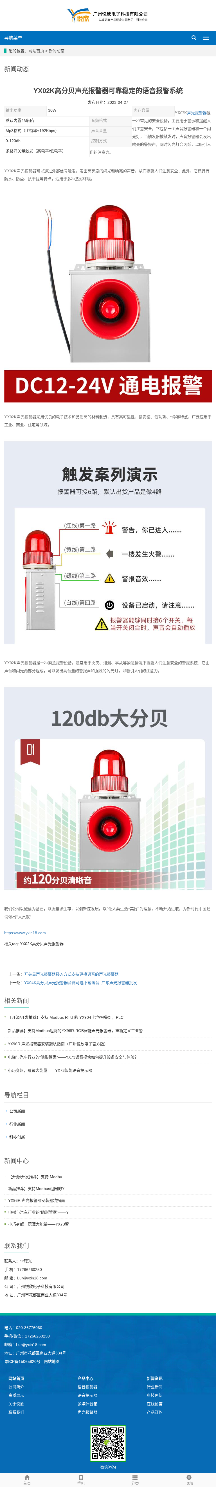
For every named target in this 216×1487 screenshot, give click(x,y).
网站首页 (36, 51)
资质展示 (16, 1395)
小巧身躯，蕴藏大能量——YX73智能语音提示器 (50, 1070)
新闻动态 (56, 51)
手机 (81, 1483)
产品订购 (155, 1412)
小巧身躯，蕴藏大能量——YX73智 (38, 1224)
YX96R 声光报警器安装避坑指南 (36, 1200)
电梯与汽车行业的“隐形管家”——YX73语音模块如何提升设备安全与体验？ (73, 1057)
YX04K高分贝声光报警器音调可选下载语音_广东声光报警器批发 (80, 982)
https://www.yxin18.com (25, 933)
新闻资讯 (155, 1378)
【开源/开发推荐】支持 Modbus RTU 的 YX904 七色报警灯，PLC (65, 1017)
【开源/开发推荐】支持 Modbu (35, 1176)
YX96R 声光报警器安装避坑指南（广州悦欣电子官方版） (58, 1044)
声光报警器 (197, 113)
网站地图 (52, 1361)
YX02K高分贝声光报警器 (42, 944)
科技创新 (17, 1137)
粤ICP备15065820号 (23, 1361)
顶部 (189, 1483)
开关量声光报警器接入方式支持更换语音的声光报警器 (71, 974)
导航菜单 (13, 38)
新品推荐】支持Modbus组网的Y (36, 1188)
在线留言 (155, 1404)
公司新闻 (17, 1111)
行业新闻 (17, 1124)
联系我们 (16, 1412)
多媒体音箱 (87, 1404)
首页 (27, 1483)
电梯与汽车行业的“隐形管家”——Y (38, 1212)
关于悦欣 (16, 1404)
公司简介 (16, 1387)
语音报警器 (87, 1387)
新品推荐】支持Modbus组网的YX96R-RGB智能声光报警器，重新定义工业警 (75, 1030)
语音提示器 (87, 1395)
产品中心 (85, 1378)
